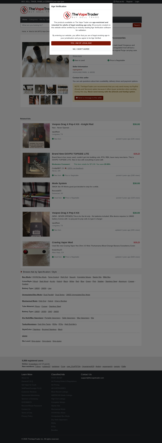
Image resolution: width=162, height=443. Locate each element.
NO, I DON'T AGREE (81, 49)
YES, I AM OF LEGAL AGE (81, 43)
